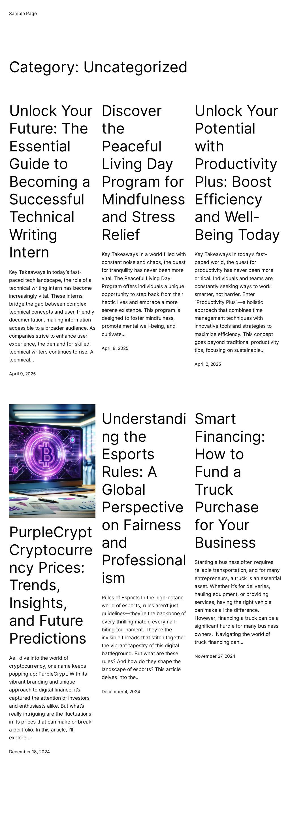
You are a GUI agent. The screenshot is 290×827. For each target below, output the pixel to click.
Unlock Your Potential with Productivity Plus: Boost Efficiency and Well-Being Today (237, 173)
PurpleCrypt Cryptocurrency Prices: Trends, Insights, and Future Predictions (51, 585)
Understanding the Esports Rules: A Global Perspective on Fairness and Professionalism (144, 498)
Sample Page (23, 13)
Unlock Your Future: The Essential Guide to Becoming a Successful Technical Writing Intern (51, 181)
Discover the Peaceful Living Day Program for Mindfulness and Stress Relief (143, 173)
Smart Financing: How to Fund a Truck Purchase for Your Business (230, 480)
